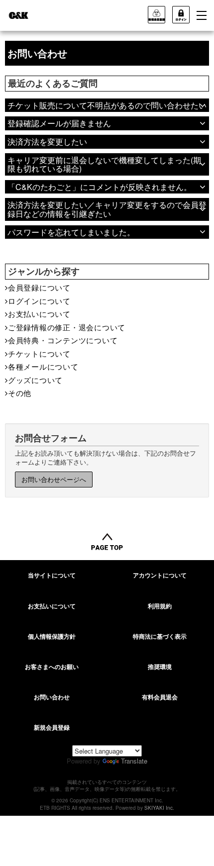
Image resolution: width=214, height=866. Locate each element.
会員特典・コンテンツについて (62, 340)
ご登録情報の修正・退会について (66, 327)
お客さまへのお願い (52, 666)
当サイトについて (52, 575)
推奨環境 (160, 666)
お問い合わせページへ (53, 479)
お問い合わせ (52, 696)
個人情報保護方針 (52, 636)
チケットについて (39, 353)
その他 (19, 392)
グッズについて (35, 380)
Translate (134, 761)
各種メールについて (43, 366)
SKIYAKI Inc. (159, 807)
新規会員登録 (52, 727)
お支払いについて (39, 313)
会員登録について (39, 287)
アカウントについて (160, 575)
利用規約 (160, 605)
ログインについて (39, 300)
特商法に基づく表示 (160, 636)
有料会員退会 (160, 696)
